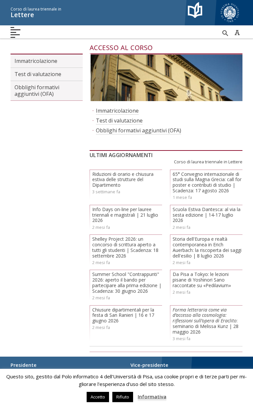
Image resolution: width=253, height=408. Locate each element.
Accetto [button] (98, 397)
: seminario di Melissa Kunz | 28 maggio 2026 (206, 321)
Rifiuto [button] (122, 397)
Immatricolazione (35, 61)
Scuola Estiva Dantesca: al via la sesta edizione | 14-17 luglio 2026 (206, 215)
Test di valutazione (37, 74)
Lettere (36, 12)
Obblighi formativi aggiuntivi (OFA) (36, 90)
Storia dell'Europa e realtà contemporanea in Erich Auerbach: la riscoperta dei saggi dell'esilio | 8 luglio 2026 (207, 247)
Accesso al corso (121, 47)
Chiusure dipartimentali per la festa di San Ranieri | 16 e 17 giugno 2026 (123, 315)
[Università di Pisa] (229, 22)
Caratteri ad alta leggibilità (237, 32)
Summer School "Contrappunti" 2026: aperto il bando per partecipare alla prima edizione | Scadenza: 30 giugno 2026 (126, 282)
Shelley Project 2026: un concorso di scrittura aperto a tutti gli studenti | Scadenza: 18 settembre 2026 (125, 247)
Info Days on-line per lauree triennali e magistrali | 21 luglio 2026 (125, 215)
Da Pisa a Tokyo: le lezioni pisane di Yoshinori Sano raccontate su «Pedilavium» (202, 279)
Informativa (152, 396)
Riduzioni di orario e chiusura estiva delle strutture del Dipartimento (123, 179)
